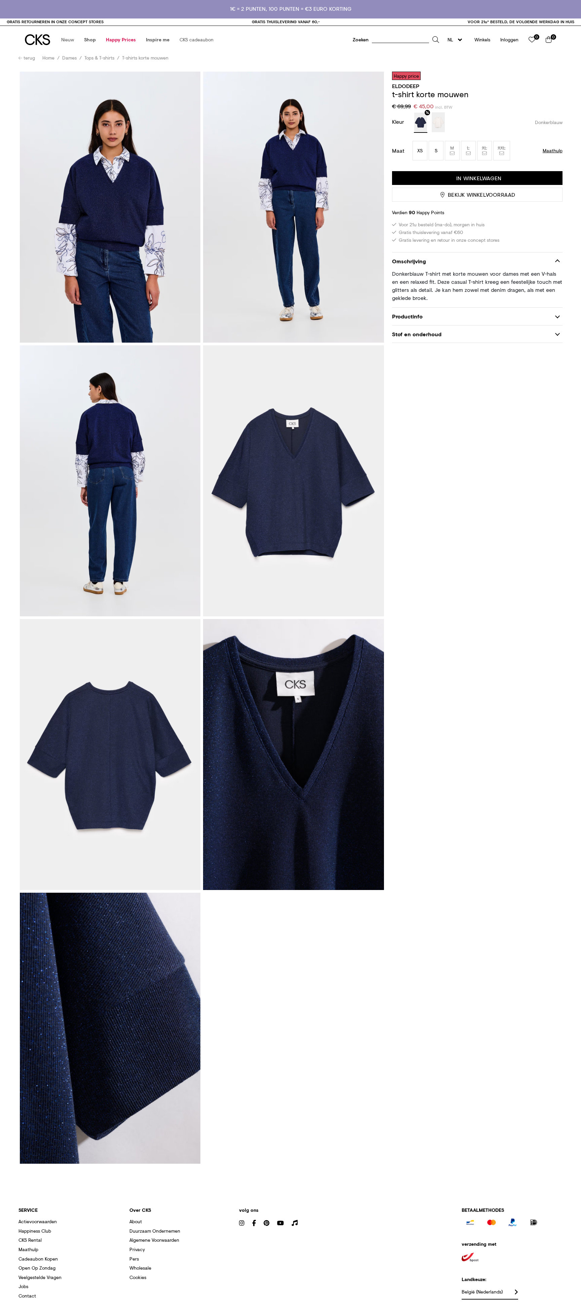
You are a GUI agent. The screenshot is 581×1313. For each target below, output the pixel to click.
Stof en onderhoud (416, 334)
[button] (67, 40)
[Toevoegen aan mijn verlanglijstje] (552, 76)
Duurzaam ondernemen (154, 1230)
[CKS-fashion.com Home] (37, 39)
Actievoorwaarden (37, 1221)
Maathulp (28, 1249)
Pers (134, 1258)
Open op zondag (36, 1267)
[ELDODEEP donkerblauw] (420, 123)
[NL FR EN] (456, 39)
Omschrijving (409, 261)
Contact (27, 1295)
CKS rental (30, 1239)
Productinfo (407, 316)
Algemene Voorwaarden (154, 1239)
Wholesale (140, 1267)
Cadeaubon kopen (38, 1258)
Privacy (137, 1249)
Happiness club (34, 1230)
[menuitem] (67, 39)
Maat (398, 150)
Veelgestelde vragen (40, 1277)
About (135, 1221)
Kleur (399, 121)
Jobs (23, 1286)
